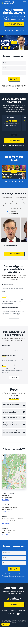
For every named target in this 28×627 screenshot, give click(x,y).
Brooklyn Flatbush (7, 505)
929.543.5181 (5, 511)
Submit (13, 79)
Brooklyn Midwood (8, 493)
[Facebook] (9, 614)
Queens (4, 516)
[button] (3, 456)
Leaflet (17, 488)
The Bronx (5, 528)
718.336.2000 (15, 604)
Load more (14, 320)
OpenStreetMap (23, 488)
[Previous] (12, 134)
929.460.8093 (6, 523)
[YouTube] (18, 614)
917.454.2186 (5, 535)
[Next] (15, 134)
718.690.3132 (5, 500)
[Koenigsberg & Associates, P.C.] (8, 2)
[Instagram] (14, 614)
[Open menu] (24, 2)
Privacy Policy (21, 84)
